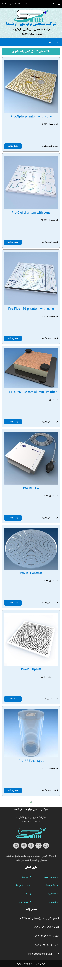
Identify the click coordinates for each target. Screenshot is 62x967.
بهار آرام (20, 963)
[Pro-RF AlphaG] (31, 664)
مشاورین (52, 894)
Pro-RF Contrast (31, 573)
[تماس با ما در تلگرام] (31, 848)
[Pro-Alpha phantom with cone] (31, 111)
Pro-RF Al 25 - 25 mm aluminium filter (30, 392)
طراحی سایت (39, 963)
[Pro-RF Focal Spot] (31, 756)
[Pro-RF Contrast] (31, 568)
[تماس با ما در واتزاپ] (38, 848)
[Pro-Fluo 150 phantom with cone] (31, 304)
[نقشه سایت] (46, 848)
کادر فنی (24, 894)
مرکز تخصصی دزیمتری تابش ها (31, 29)
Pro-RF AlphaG (31, 669)
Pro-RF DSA (31, 488)
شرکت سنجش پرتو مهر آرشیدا (31, 24)
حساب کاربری (51, 4)
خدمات (25, 877)
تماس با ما (23, 902)
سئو (30, 963)
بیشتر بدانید (13, 146)
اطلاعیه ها (51, 885)
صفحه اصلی (50, 877)
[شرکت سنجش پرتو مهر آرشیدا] (31, 16)
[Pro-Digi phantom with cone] (31, 208)
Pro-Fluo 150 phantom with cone (31, 309)
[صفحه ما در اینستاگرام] (16, 848)
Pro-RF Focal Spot (31, 761)
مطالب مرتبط (22, 885)
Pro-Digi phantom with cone (31, 213)
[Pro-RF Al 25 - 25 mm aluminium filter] (31, 387)
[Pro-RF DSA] (31, 483)
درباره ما (52, 902)
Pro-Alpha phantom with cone (31, 116)
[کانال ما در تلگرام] (24, 848)
